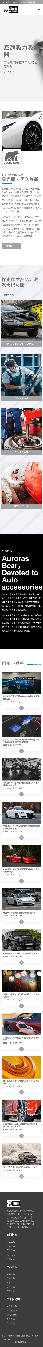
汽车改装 (11, 1250)
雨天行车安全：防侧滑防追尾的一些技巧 (20, 1167)
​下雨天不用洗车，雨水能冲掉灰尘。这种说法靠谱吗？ (21, 995)
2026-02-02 (7, 915)
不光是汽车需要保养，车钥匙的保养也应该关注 (21, 1038)
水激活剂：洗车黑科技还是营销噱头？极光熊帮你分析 (21, 870)
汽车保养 (18, 788)
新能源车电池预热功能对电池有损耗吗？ (20, 912)
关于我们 (6, 2)
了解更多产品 (8, 295)
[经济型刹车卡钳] (21, 483)
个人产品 (11, 1319)
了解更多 (22, 2)
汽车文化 (11, 1254)
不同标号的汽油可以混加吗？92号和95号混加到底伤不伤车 (21, 827)
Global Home (32, 2)
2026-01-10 (7, 1170)
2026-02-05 (7, 831)
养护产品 (11, 1278)
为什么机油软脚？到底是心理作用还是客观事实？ (21, 1082)
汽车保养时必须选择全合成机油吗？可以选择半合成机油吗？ (21, 784)
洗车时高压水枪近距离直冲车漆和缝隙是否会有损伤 (21, 697)
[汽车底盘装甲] (21, 429)
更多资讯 (37, 664)
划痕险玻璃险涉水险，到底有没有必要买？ (21, 953)
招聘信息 (14, 2)
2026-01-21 (7, 1043)
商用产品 (11, 1286)
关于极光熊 (12, 1306)
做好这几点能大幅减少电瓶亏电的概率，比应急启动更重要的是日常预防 (21, 740)
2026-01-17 (7, 1086)
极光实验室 (12, 1314)
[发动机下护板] (21, 375)
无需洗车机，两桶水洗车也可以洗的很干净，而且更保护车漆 (20, 1125)
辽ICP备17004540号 (22, 1341)
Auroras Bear (19, 1335)
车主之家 (18, 701)
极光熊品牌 (12, 1310)
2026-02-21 (7, 745)
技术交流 (11, 1258)
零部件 (10, 1282)
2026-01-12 (7, 1129)
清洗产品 (11, 1273)
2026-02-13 (7, 788)
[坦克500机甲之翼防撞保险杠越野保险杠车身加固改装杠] (21, 321)
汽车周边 (11, 1291)
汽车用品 (11, 1245)
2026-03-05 (7, 701)
